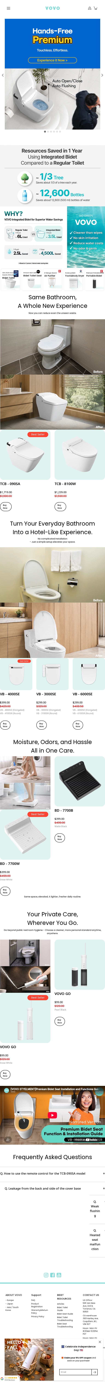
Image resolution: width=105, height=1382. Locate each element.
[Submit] (94, 1372)
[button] (3, 75)
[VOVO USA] (52, 8)
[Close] (100, 1342)
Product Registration (37, 1305)
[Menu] (8, 8)
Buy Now (5, 506)
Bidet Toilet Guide (62, 1309)
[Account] (90, 8)
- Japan (9, 1303)
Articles (60, 1304)
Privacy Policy (37, 1316)
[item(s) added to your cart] (96, 8)
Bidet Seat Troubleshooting (65, 1325)
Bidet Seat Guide (65, 1313)
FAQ (33, 1300)
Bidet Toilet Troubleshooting (65, 1319)
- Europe (9, 1300)
